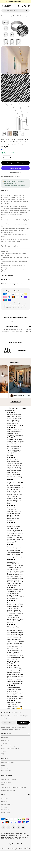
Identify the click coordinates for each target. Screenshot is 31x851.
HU (1, 848)
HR (28, 847)
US (29, 848)
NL (11, 848)
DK (18, 847)
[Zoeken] (27, 10)
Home (3, 16)
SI (24, 848)
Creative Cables (10, 833)
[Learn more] (4, 149)
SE (21, 848)
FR (23, 847)
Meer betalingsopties (15, 172)
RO (16, 848)
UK (26, 848)
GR (26, 847)
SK (19, 848)
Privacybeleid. (16, 729)
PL (13, 848)
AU (1, 847)
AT (4, 847)
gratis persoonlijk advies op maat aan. (16, 185)
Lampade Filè (11, 16)
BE (7, 847)
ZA (15, 849)
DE (15, 847)
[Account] (22, 6)
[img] (15, 412)
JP (8, 848)
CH (9, 847)
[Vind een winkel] (18, 6)
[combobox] (15, 10)
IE (3, 848)
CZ (12, 847)
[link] (8, 350)
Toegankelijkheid (17, 844)
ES (20, 847)
